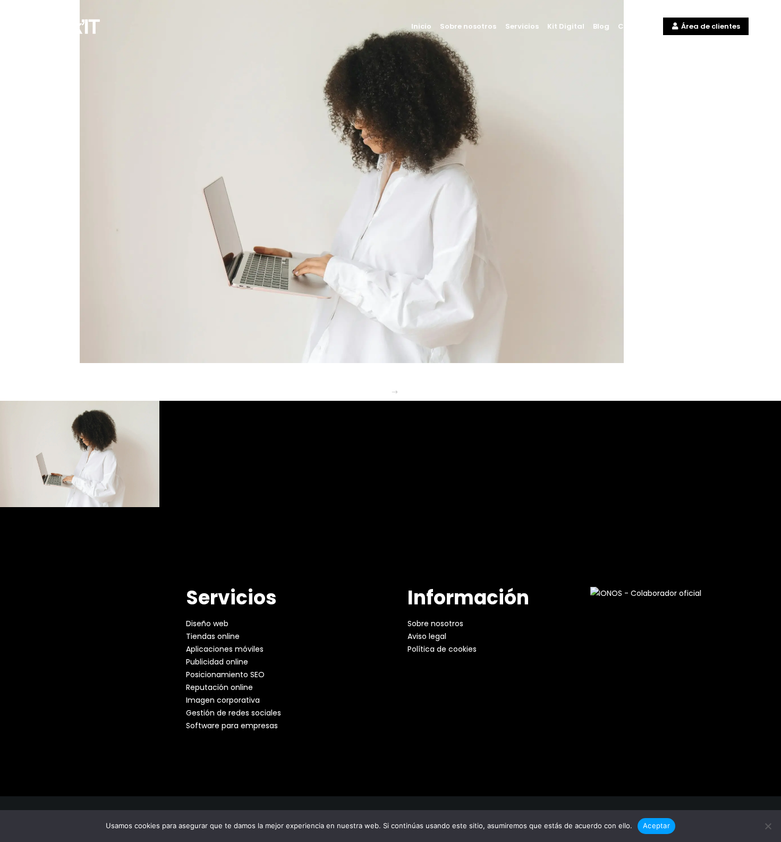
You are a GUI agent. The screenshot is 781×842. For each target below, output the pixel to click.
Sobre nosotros (435, 623)
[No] (767, 826)
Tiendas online (213, 636)
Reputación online (219, 687)
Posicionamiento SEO (225, 674)
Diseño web (207, 623)
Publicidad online (217, 661)
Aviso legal (427, 636)
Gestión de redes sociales (233, 713)
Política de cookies (442, 649)
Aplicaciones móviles (225, 649)
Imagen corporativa (223, 700)
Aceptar (656, 825)
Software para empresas (232, 725)
